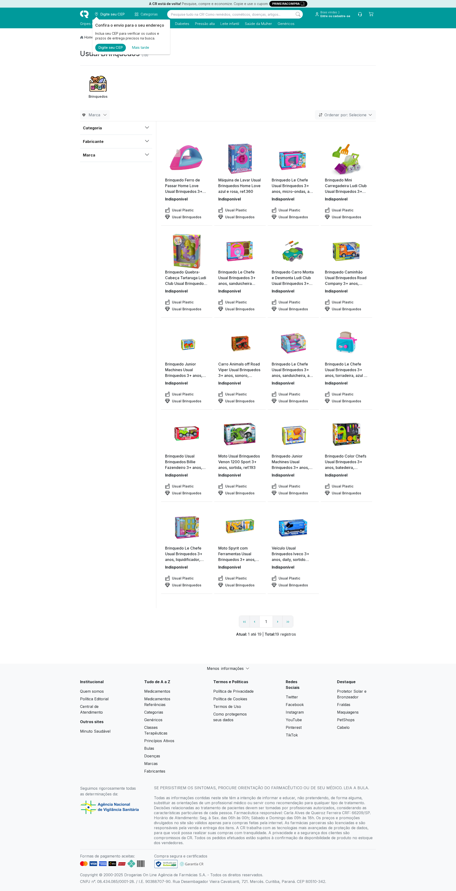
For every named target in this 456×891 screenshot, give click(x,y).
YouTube (294, 719)
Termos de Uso (227, 706)
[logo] (84, 14)
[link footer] (166, 864)
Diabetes (182, 23)
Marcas (151, 763)
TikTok (292, 735)
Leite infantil (229, 23)
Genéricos (286, 23)
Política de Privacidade (233, 691)
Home (89, 37)
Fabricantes (154, 771)
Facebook (295, 704)
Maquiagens (348, 712)
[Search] (298, 14)
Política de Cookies (230, 698)
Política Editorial (94, 698)
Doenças (152, 756)
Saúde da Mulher (258, 23)
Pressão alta (205, 23)
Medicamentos (157, 691)
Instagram (295, 712)
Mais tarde (140, 47)
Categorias (153, 712)
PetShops (346, 719)
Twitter (292, 697)
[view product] (186, 159)
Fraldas (343, 704)
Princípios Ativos (159, 740)
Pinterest (294, 727)
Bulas (149, 748)
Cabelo (343, 727)
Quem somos (92, 691)
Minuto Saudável (95, 731)
